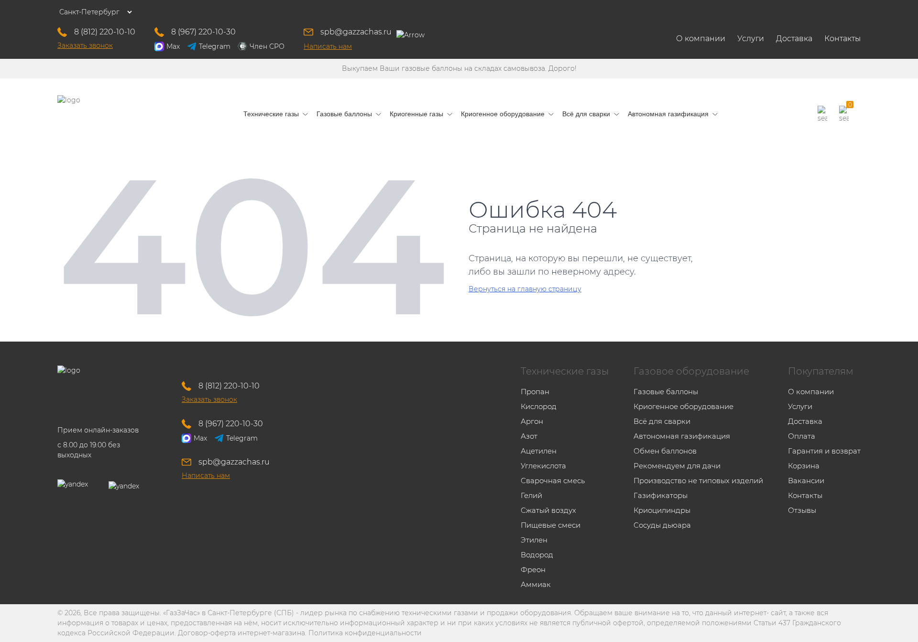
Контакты (842, 38)
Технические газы (565, 371)
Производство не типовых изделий (698, 480)
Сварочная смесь (553, 480)
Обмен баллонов (665, 450)
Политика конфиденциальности (365, 633)
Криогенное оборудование (683, 406)
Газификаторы (661, 495)
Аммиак (536, 584)
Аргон (532, 421)
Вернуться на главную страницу (525, 289)
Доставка (794, 38)
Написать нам (328, 46)
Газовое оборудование (691, 371)
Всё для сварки (662, 421)
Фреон (533, 569)
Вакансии (806, 480)
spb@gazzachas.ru (356, 31)
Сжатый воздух (548, 510)
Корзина (804, 465)
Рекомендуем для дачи (677, 465)
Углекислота (543, 465)
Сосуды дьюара (662, 525)
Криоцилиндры (662, 510)
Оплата (801, 436)
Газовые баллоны (666, 391)
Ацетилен (539, 450)
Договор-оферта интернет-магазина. (242, 633)
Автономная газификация (682, 436)
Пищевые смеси (550, 525)
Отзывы (802, 510)
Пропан (535, 391)
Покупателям (820, 371)
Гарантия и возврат (824, 450)
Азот (529, 436)
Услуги (750, 38)
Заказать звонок (85, 45)
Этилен (534, 539)
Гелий (531, 495)
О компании (700, 38)
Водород (537, 554)
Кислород (539, 406)
